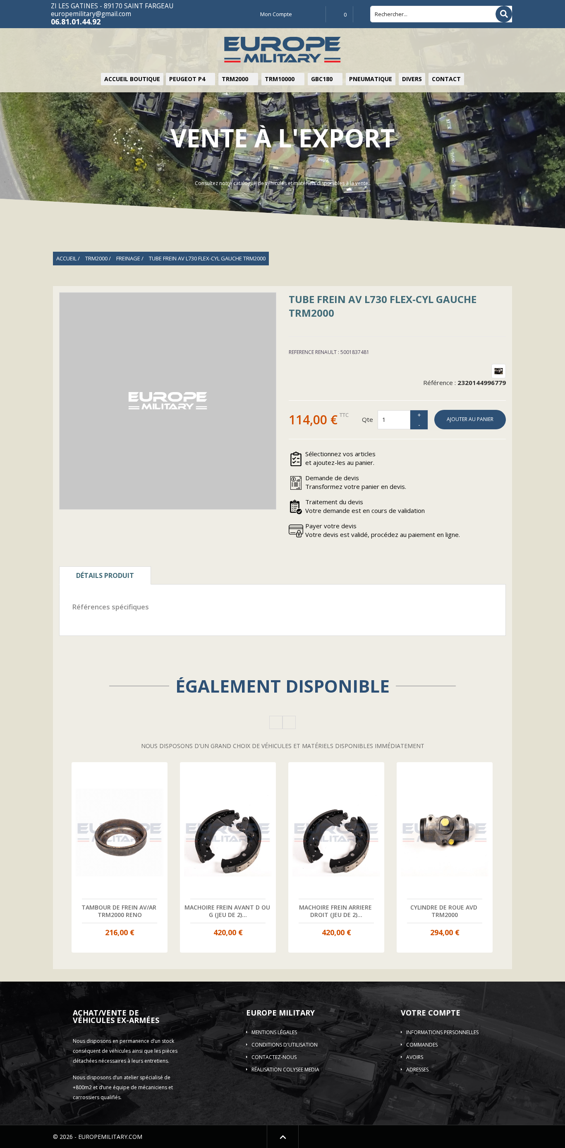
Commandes (422, 1044)
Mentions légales (274, 1032)
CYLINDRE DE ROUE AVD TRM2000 (444, 911)
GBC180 (322, 79)
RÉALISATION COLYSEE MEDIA (285, 1069)
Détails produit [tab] (105, 575)
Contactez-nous (274, 1057)
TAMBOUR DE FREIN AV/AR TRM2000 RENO (119, 911)
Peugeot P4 (188, 79)
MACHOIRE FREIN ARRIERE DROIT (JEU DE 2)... (336, 911)
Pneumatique (370, 79)
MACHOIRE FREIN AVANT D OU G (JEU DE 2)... (228, 911)
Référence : (439, 382)
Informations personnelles (442, 1032)
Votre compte (430, 1012)
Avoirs (414, 1057)
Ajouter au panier (470, 419)
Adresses (417, 1069)
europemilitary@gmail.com (91, 14)
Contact (446, 79)
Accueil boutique (132, 79)
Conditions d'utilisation (284, 1044)
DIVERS (412, 79)
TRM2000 (236, 79)
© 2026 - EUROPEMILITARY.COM (97, 1137)
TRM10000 (280, 79)
